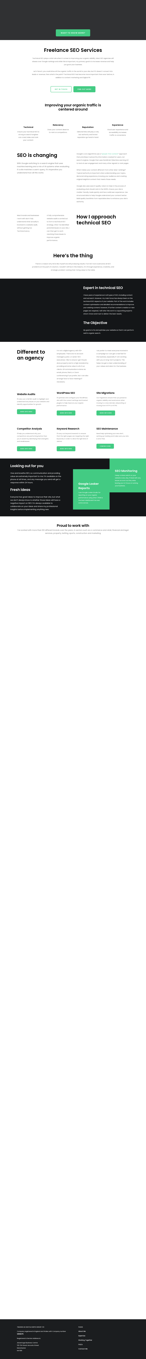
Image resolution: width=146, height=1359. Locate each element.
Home (59, 4)
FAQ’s (80, 1344)
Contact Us (124, 4)
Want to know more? (73, 33)
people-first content (110, 154)
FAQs (113, 4)
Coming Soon (105, 446)
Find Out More (84, 89)
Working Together (99, 4)
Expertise (81, 4)
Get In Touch (61, 89)
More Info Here (26, 411)
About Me (69, 4)
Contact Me (83, 1349)
